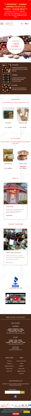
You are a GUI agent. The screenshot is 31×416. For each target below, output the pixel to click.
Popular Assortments (21, 361)
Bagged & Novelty (21, 371)
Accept (26, 411)
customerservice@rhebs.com (15, 349)
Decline (15, 413)
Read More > (9, 215)
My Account (9, 371)
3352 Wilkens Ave (10, 333)
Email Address (12, 389)
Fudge (21, 363)
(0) (28, 24)
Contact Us (9, 363)
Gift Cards (21, 373)
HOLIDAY (21, 366)
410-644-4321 (15, 347)
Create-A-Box (21, 368)
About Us (9, 361)
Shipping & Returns (9, 366)
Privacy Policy (9, 368)
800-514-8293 (15, 348)
